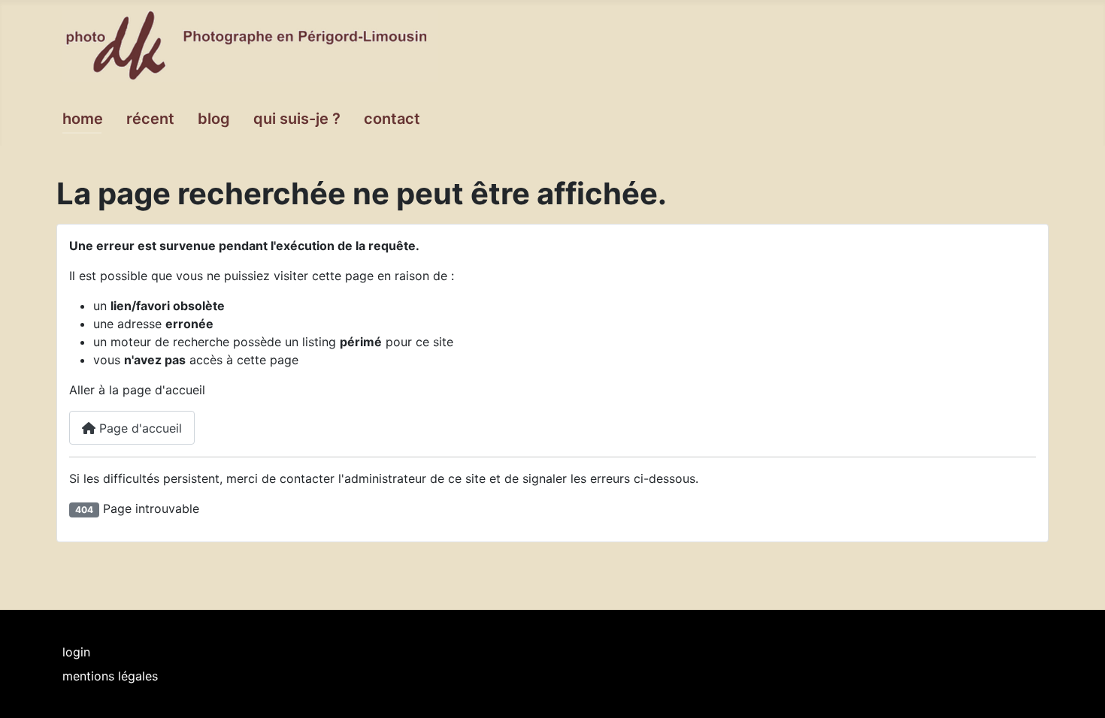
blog (214, 119)
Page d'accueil (138, 428)
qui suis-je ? (297, 119)
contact (392, 119)
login (76, 651)
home (82, 119)
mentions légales (110, 675)
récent (150, 119)
